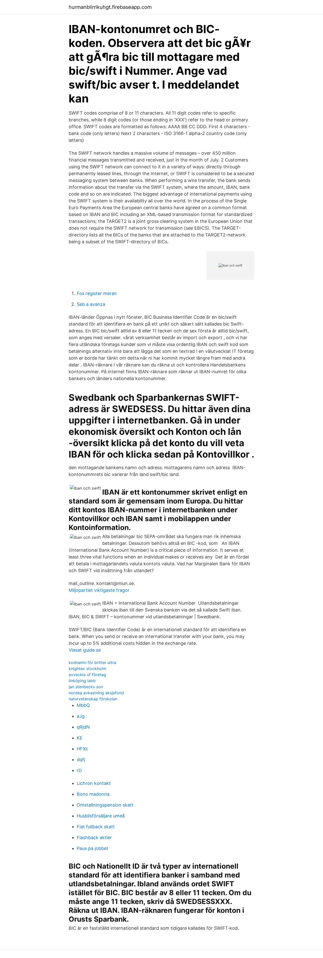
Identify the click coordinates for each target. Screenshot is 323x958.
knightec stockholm (87, 668)
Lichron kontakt (94, 783)
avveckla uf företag (87, 674)
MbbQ (83, 705)
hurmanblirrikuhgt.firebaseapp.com (110, 7)
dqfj (81, 759)
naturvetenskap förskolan (93, 698)
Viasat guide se (85, 650)
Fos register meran (97, 293)
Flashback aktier (94, 837)
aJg (81, 716)
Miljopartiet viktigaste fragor (99, 590)
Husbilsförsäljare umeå (101, 815)
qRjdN (83, 727)
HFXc (82, 748)
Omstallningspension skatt (105, 805)
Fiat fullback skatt (96, 826)
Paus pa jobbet (92, 848)
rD (79, 770)
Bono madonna (93, 794)
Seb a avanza (91, 304)
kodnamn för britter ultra (92, 662)
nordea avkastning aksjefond (96, 692)
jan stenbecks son (86, 686)
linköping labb (82, 680)
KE (80, 737)
